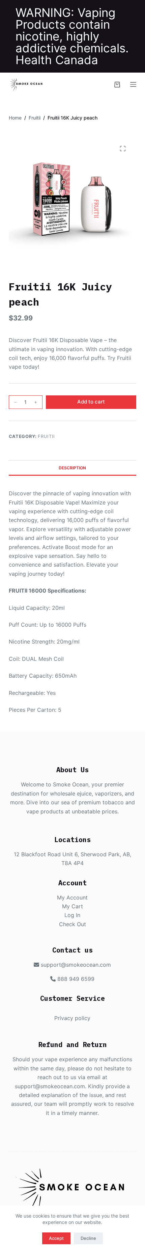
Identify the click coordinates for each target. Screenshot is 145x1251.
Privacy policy (72, 1018)
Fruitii (46, 436)
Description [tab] (72, 467)
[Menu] (133, 84)
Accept (56, 1238)
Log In (72, 915)
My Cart (72, 906)
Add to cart (91, 401)
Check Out (72, 924)
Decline (88, 1238)
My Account (72, 897)
